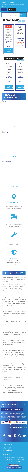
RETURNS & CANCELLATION (17, 457)
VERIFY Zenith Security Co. (14, 467)
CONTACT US (12, 461)
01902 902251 (20, 427)
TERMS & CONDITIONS (10, 459)
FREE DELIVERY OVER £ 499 (14, 222)
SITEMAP (18, 461)
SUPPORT (7, 457)
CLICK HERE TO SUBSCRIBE (11, 409)
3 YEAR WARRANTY (14, 258)
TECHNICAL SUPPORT (14, 240)
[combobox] (14, 15)
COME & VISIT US (14, 202)
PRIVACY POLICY (20, 459)
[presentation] (25, 115)
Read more (12, 9)
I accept (4, 9)
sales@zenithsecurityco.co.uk (14, 392)
